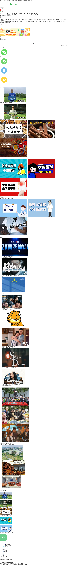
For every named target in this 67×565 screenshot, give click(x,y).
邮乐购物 (4, 562)
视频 (21, 0)
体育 (6, 0)
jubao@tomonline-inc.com (23, 564)
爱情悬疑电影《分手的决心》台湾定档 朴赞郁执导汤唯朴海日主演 (11, 384)
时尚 (9, 0)
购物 (29, 0)
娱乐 (5, 0)
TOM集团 (1, 562)
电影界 (3, 293)
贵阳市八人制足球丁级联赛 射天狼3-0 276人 (6, 102)
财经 (22, 0)
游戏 (10, 0)
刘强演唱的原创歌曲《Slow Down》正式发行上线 (9, 367)
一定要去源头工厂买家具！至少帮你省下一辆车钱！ (7, 444)
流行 (3, 0)
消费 (27, 0)
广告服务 (9, 562)
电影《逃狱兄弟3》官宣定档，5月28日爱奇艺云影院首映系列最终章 (11, 308)
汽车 (28, 0)
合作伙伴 (7, 562)
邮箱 (18, 0)
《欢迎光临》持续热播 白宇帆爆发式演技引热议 (8, 346)
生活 (13, 0)
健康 (24, 0)
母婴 (15, 0)
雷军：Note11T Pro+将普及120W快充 (7, 256)
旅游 (12, 0)
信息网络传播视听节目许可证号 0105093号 (6, 559)
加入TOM (12, 562)
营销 (16, 0)
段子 (25, 0)
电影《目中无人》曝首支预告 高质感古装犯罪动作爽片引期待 (10, 275)
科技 (31, 0)
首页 (0, 0)
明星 (8, 0)
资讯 (2, 0)
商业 (19, 0)
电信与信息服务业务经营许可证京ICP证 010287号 (7, 556)
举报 (0, 38)
